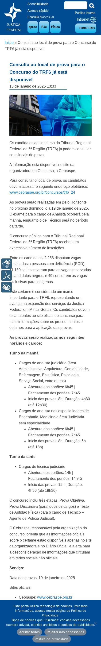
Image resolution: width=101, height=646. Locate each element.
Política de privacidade (52, 639)
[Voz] (6, 275)
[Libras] (6, 263)
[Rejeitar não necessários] (95, 623)
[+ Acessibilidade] (6, 287)
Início (9, 43)
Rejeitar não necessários (65, 632)
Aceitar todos (29, 632)
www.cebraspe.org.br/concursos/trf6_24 (42, 192)
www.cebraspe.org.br (54, 597)
